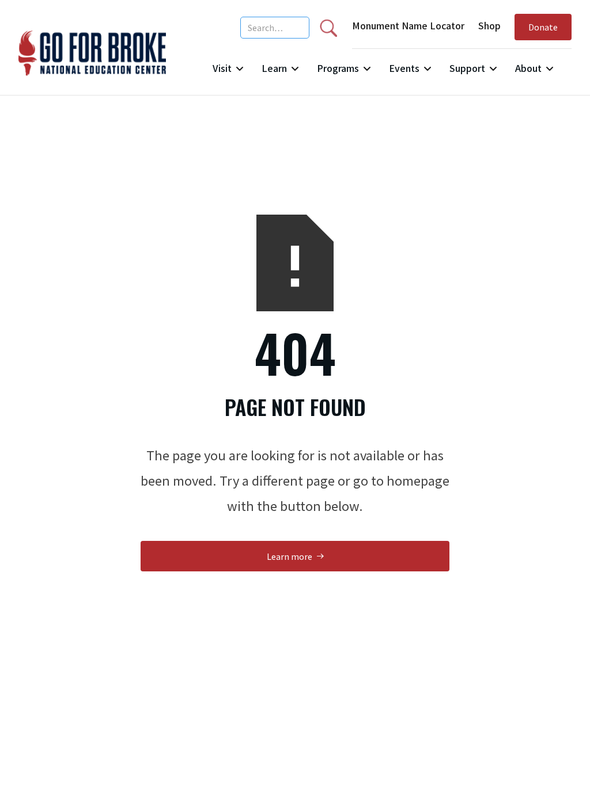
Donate (543, 27)
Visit (222, 68)
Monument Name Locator (408, 25)
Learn (274, 68)
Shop (489, 25)
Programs (338, 68)
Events (404, 68)
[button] (228, 72)
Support (467, 68)
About (528, 68)
